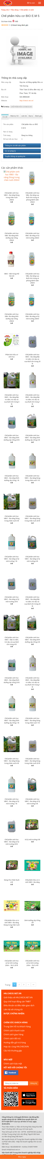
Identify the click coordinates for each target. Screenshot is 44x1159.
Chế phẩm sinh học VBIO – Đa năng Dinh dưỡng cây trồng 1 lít (11, 478)
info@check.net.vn (13, 1149)
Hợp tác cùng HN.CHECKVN (16, 1046)
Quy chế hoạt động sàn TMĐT (17, 1001)
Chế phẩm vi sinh (27, 10)
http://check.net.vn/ (26, 101)
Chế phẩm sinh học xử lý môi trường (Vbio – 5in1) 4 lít (32, 963)
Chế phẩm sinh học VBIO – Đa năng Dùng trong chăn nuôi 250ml (11, 196)
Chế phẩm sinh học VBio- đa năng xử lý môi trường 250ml (32, 235)
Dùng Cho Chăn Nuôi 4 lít (11, 881)
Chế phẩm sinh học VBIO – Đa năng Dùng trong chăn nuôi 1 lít (32, 478)
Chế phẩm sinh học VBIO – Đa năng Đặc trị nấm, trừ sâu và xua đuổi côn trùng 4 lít (11, 399)
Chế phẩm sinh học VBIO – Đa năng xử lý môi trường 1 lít (11, 558)
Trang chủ (5, 10)
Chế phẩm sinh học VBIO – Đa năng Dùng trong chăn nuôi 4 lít (11, 518)
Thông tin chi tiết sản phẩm (15, 145)
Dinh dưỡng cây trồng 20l (32, 921)
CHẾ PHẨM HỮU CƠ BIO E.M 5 (21, 107)
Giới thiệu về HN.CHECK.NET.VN (18, 997)
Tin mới (32, 3)
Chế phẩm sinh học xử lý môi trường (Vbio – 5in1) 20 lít (12, 963)
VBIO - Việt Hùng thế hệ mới (11, 275)
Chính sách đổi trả (12, 1038)
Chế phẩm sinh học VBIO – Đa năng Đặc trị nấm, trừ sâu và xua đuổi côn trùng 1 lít (32, 399)
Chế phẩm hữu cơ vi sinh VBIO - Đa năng (32, 881)
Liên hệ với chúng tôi (13, 1009)
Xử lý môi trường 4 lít (32, 839)
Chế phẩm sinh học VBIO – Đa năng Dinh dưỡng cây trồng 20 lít (12, 437)
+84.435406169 (15, 1147)
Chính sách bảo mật (13, 1063)
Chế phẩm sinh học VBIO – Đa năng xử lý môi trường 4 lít (32, 558)
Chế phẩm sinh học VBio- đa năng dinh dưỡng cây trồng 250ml (12, 236)
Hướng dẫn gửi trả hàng (15, 1042)
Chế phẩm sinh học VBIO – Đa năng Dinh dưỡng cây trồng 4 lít (32, 437)
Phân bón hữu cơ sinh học (11, 355)
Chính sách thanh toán (14, 1030)
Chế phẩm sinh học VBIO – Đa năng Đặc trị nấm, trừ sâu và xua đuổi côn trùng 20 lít (32, 359)
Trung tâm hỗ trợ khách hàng (17, 1026)
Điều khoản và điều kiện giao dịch (19, 1005)
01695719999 (32, 1147)
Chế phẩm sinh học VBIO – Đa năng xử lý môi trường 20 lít (11, 599)
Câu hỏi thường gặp (13, 1050)
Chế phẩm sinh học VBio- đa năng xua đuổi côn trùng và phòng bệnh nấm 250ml (32, 197)
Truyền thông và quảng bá (15, 156)
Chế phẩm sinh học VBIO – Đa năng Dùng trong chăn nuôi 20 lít (32, 518)
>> (33, 985)
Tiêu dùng (14, 10)
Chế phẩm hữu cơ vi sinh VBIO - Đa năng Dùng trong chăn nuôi (12, 922)
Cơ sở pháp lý (10, 151)
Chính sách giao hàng (13, 1034)
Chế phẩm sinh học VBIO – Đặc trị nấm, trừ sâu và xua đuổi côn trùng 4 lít (12, 640)
